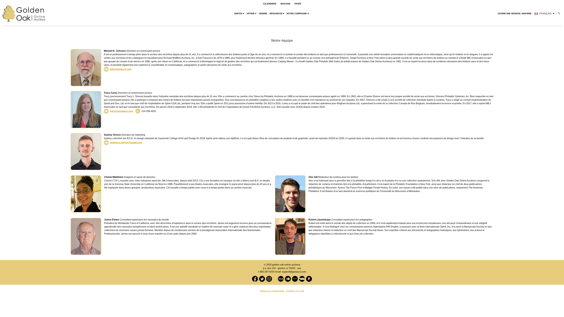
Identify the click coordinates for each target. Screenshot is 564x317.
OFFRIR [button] (250, 13)
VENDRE (263, 13)
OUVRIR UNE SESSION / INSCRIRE (515, 13)
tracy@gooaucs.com (121, 111)
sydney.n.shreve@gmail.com (126, 142)
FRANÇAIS (545, 13)
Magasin (285, 3)
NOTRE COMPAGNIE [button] (297, 13)
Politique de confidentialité (272, 291)
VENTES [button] (238, 13)
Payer (297, 3)
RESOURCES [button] (276, 13)
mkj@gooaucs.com (120, 69)
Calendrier (269, 3)
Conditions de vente (295, 291)
